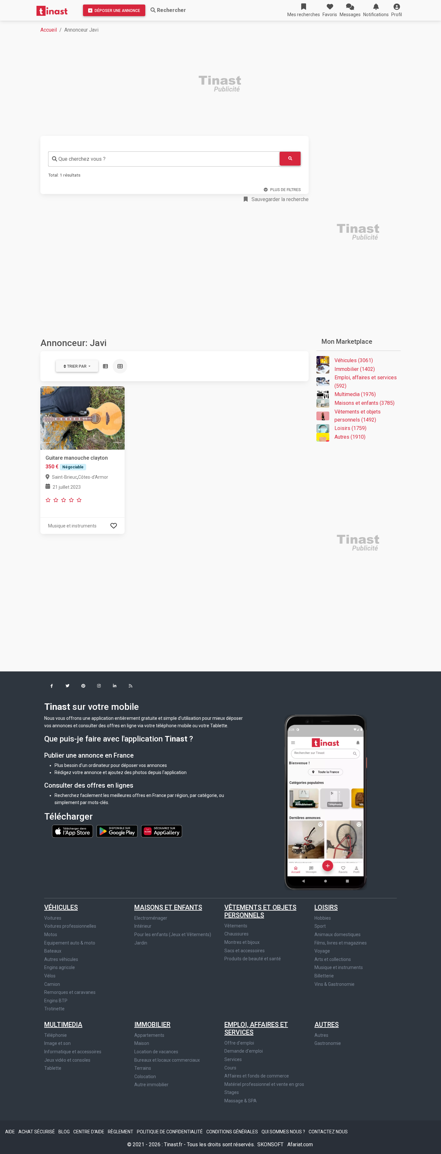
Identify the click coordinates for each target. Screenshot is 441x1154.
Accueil (48, 30)
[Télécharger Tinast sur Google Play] (117, 830)
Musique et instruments (338, 967)
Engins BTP (55, 1000)
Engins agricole (59, 967)
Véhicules (61, 907)
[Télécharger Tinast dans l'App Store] (73, 830)
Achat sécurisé (37, 1131)
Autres (326, 1024)
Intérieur (142, 926)
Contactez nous (328, 1131)
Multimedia (63, 1024)
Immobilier (152, 1024)
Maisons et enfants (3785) (364, 403)
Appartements (149, 1035)
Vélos (50, 975)
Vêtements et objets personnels (260, 911)
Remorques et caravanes (70, 992)
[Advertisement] (224, 84)
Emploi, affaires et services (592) (365, 381)
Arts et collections (332, 959)
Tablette (52, 1068)
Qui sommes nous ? (284, 1131)
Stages (231, 1092)
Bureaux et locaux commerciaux (167, 1060)
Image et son (57, 1043)
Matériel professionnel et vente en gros (264, 1084)
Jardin (140, 942)
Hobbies (322, 918)
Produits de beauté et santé (252, 958)
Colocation (145, 1076)
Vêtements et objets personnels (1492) (357, 416)
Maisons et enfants (168, 907)
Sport (320, 926)
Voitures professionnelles (70, 926)
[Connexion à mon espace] (113, 526)
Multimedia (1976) (355, 394)
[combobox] (164, 159)
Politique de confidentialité (170, 1131)
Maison (141, 1043)
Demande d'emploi (243, 1051)
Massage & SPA (240, 1100)
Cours (230, 1067)
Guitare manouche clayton (77, 458)
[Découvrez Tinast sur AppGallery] (161, 830)
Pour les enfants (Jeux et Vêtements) (172, 934)
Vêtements (235, 925)
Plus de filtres (285, 190)
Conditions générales (232, 1131)
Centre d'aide (89, 1131)
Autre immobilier (151, 1084)
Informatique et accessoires (72, 1051)
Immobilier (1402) (354, 369)
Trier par (76, 366)
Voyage (322, 951)
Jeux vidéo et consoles (67, 1060)
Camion (52, 984)
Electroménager (150, 918)
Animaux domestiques (337, 934)
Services (233, 1059)
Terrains (142, 1068)
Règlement (121, 1131)
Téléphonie (55, 1035)
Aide (10, 1131)
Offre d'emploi (239, 1043)
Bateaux (52, 951)
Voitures (52, 918)
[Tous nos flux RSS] (131, 686)
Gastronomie (327, 1043)
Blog (64, 1131)
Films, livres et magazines (340, 942)
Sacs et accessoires (244, 950)
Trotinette (54, 1008)
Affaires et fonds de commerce (256, 1075)
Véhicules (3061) (353, 360)
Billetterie (324, 975)
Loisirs (326, 907)
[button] (396, 10)
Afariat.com (300, 1144)
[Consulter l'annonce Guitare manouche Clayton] (82, 417)
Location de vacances (156, 1051)
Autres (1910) (349, 437)
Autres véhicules (61, 959)
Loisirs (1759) (350, 428)
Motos (50, 934)
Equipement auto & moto (69, 942)
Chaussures (236, 933)
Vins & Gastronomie (334, 984)
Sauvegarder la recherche (279, 199)
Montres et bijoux (242, 942)
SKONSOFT (271, 1144)
